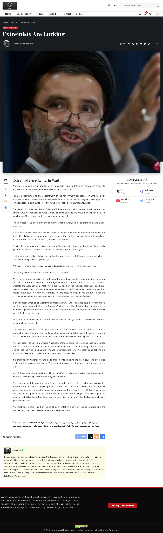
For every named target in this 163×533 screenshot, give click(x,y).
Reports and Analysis (31, 422)
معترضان (74, 426)
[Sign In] (140, 14)
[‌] (88, 14)
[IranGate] (10, 6)
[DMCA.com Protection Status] (81, 526)
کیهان (68, 426)
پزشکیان (71, 422)
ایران (56, 422)
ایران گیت (63, 422)
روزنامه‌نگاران (25, 426)
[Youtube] (125, 200)
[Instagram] (149, 191)
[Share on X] (133, 44)
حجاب (89, 422)
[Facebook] (109, 5)
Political (13, 27)
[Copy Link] (144, 44)
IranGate (17, 450)
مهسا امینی (95, 426)
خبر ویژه (95, 422)
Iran (5, 27)
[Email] (6, 201)
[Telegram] (149, 200)
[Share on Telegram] (140, 44)
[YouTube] (115, 5)
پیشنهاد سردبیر (80, 422)
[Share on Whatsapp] (137, 44)
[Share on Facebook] (129, 44)
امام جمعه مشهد (47, 422)
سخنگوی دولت (43, 426)
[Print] (148, 44)
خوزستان (15, 426)
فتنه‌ (63, 426)
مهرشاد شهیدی (84, 426)
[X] (112, 5)
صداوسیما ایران (55, 426)
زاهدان (34, 426)
